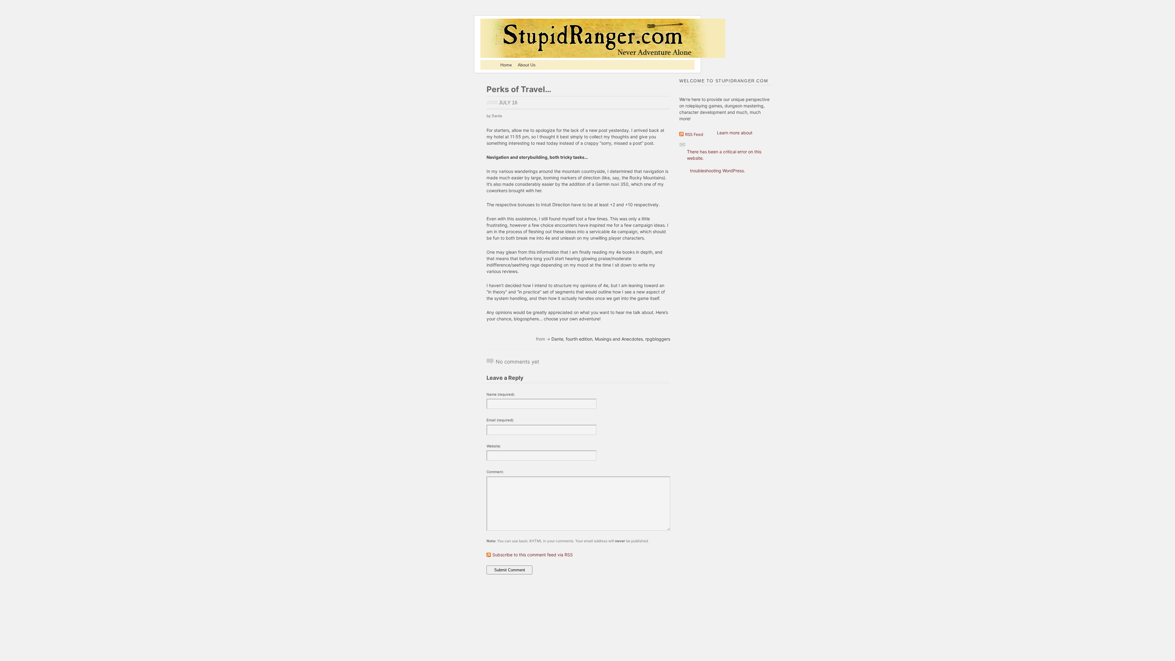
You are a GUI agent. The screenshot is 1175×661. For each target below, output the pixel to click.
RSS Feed (694, 134)
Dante (557, 339)
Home (506, 64)
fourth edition (579, 339)
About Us (526, 64)
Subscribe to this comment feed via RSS (532, 554)
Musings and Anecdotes (619, 339)
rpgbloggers (657, 339)
